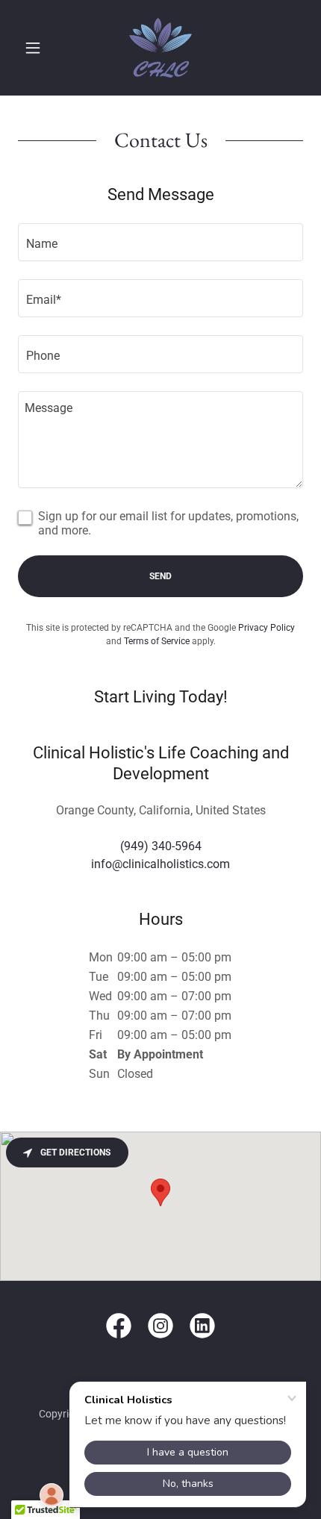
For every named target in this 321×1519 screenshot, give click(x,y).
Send (160, 576)
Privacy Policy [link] (266, 628)
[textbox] (160, 242)
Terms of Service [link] (157, 641)
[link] (160, 48)
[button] (39, 48)
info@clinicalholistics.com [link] (160, 864)
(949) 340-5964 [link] (161, 846)
